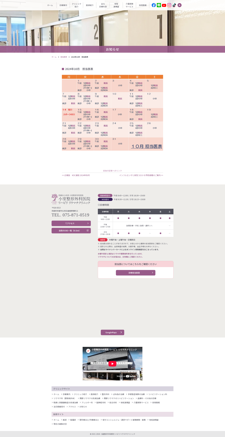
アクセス (70, 223)
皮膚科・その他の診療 (147, 398)
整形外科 (105, 394)
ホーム (50, 5)
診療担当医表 (134, 272)
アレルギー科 (87, 402)
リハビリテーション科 (157, 394)
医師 (65, 419)
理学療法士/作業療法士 (89, 419)
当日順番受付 (59, 406)
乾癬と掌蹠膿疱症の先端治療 (66, 402)
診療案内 (63, 5)
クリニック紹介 (76, 5)
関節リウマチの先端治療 (90, 398)
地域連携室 (116, 5)
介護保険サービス (129, 5)
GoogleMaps (111, 332)
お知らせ (83, 406)
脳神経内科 (101, 402)
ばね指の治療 (118, 394)
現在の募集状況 (60, 423)
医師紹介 (90, 5)
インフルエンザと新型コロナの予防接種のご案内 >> (141, 175)
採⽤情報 (142, 5)
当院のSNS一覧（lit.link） (70, 230)
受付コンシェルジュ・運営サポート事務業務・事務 (124, 419)
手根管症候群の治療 (136, 394)
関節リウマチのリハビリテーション (119, 398)
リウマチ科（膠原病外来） (65, 398)
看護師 (73, 419)
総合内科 (113, 402)
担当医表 (63, 57)
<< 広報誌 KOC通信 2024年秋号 (76, 175)
